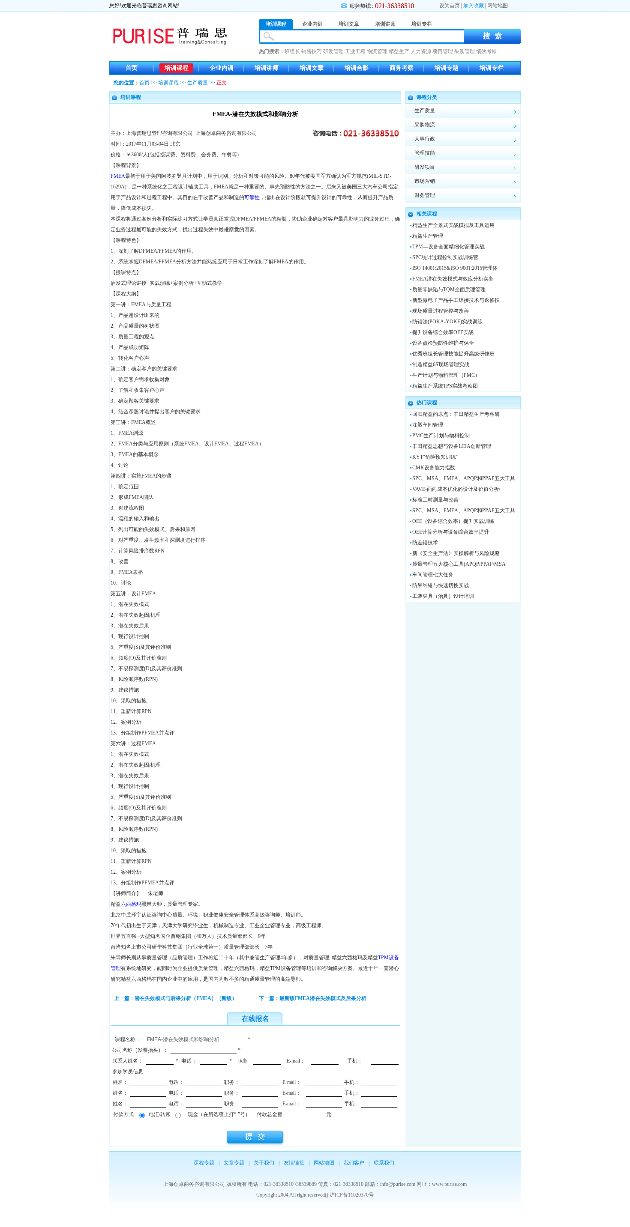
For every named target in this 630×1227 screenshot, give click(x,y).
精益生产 (399, 51)
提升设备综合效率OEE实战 (443, 332)
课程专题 (204, 1163)
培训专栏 (492, 68)
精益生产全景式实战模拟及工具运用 (453, 225)
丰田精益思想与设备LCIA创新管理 (451, 446)
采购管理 (464, 51)
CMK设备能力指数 (433, 468)
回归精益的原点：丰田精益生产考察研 (456, 414)
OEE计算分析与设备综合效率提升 (450, 532)
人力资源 (421, 51)
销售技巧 (311, 51)
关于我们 (264, 1163)
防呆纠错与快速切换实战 (440, 585)
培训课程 (177, 68)
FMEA (118, 176)
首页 (132, 68)
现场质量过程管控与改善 (440, 311)
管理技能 (424, 153)
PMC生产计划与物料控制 (441, 436)
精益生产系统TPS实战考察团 (445, 386)
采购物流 (424, 125)
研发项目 (424, 167)
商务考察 (402, 68)
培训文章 (312, 68)
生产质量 (197, 83)
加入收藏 (473, 6)
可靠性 (252, 197)
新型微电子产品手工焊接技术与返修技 (456, 300)
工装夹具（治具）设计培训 (443, 596)
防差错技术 (425, 543)
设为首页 (449, 6)
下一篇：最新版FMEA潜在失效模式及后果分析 (312, 998)
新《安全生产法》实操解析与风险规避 (456, 553)
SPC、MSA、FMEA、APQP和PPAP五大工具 (463, 478)
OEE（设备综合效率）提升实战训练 (453, 521)
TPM (383, 958)
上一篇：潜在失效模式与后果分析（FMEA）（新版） (175, 998)
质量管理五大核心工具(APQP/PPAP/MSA (459, 564)
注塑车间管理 (427, 425)
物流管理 (377, 51)
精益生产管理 (427, 236)
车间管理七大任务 (432, 575)
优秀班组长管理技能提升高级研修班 (453, 354)
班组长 (292, 51)
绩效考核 (486, 51)
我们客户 (354, 1163)
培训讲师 (267, 68)
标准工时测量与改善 (435, 500)
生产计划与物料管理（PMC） (446, 375)
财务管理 (424, 195)
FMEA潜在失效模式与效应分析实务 (453, 279)
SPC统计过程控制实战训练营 (445, 257)
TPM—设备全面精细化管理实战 (448, 247)
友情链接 (294, 1163)
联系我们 (384, 1163)
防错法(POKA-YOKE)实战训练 (447, 322)
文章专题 (234, 1163)
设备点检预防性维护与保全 (443, 343)
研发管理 (333, 51)
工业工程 (355, 51)
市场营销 (424, 181)
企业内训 (222, 68)
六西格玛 (131, 904)
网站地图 (497, 6)
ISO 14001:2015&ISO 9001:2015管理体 (455, 268)
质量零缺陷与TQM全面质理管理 (449, 290)
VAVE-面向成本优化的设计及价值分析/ (456, 489)
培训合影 (357, 68)
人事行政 (424, 139)
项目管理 (442, 51)
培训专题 (447, 68)
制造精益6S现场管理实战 (440, 364)
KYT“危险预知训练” (435, 457)
